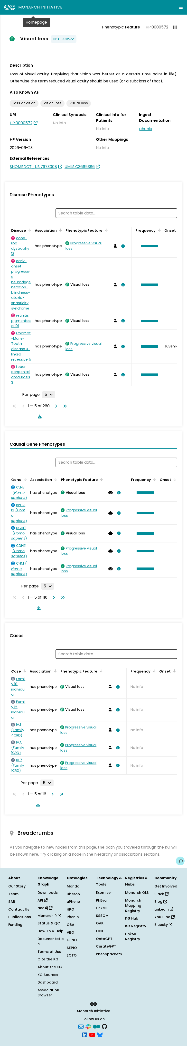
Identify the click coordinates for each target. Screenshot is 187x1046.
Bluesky (161, 924)
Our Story (17, 886)
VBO (70, 932)
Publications (19, 916)
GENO (72, 940)
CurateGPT (106, 946)
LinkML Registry (132, 936)
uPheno (73, 901)
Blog (158, 901)
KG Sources (47, 974)
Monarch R (47, 915)
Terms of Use (49, 951)
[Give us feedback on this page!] (180, 861)
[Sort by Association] (60, 230)
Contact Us (18, 909)
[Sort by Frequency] (158, 230)
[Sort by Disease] (29, 230)
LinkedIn (162, 909)
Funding (15, 924)
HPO (70, 909)
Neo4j (43, 907)
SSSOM (102, 915)
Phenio (73, 916)
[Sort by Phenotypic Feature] (105, 230)
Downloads (47, 892)
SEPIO (72, 947)
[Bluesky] (100, 1034)
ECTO (72, 955)
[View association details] (122, 246)
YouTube (162, 916)
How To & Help (50, 931)
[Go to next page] (55, 406)
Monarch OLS (137, 892)
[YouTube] (92, 1034)
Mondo (73, 886)
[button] (148, 246)
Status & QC (48, 923)
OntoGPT (104, 938)
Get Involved (165, 886)
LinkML (101, 907)
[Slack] (88, 1026)
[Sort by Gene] (24, 479)
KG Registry (135, 926)
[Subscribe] (81, 1026)
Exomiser (104, 892)
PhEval (102, 900)
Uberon (73, 894)
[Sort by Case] (24, 670)
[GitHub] (104, 1026)
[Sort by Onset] (174, 479)
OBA (70, 924)
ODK (99, 931)
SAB (11, 901)
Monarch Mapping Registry (133, 905)
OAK (99, 923)
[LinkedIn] (84, 1034)
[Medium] (96, 1026)
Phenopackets (109, 954)
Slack (159, 894)
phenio (145, 129)
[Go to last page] (64, 406)
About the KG (49, 967)
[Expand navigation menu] (181, 7)
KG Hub (131, 918)
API (40, 900)
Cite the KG (47, 959)
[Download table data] (38, 416)
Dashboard (47, 982)
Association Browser (48, 993)
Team (13, 894)
